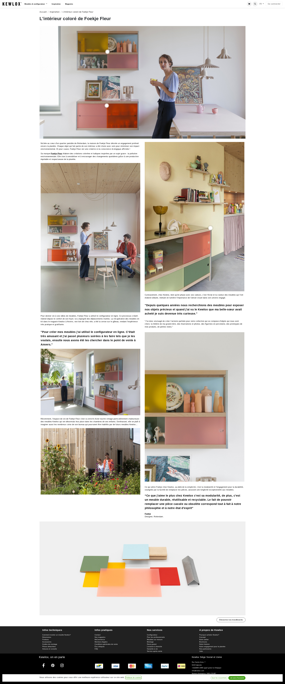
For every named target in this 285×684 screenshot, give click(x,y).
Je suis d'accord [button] (237, 678)
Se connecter (274, 4)
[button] (255, 3)
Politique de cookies (133, 677)
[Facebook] (43, 665)
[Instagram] (62, 665)
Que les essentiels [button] (219, 678)
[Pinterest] (52, 665)
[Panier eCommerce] (249, 3)
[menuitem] (38, 4)
